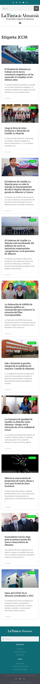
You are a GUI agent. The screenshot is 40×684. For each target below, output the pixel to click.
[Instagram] (16, 2)
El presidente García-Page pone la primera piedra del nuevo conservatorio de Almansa (18, 541)
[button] (20, 23)
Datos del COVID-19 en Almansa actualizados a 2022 (19, 594)
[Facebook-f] (13, 2)
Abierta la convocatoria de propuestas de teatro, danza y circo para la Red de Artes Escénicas (19, 482)
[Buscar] (36, 8)
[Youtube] (23, 2)
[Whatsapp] (26, 2)
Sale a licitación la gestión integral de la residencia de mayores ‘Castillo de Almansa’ (20, 366)
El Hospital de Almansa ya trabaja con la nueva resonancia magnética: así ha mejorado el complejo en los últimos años (19, 74)
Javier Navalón (26, 682)
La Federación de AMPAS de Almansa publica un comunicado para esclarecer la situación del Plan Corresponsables (20, 309)
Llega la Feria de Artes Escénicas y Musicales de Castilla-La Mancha (17, 131)
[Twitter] (20, 679)
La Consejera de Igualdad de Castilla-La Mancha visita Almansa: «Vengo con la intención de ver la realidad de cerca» (20, 424)
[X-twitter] (20, 2)
